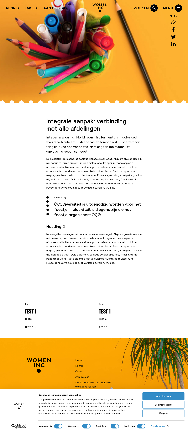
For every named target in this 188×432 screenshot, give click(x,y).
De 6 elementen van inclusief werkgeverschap (93, 384)
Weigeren (163, 413)
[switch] (86, 426)
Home (79, 360)
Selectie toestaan (163, 405)
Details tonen (157, 426)
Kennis (12, 8)
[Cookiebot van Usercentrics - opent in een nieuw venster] (19, 426)
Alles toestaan (163, 396)
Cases (31, 8)
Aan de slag (55, 8)
